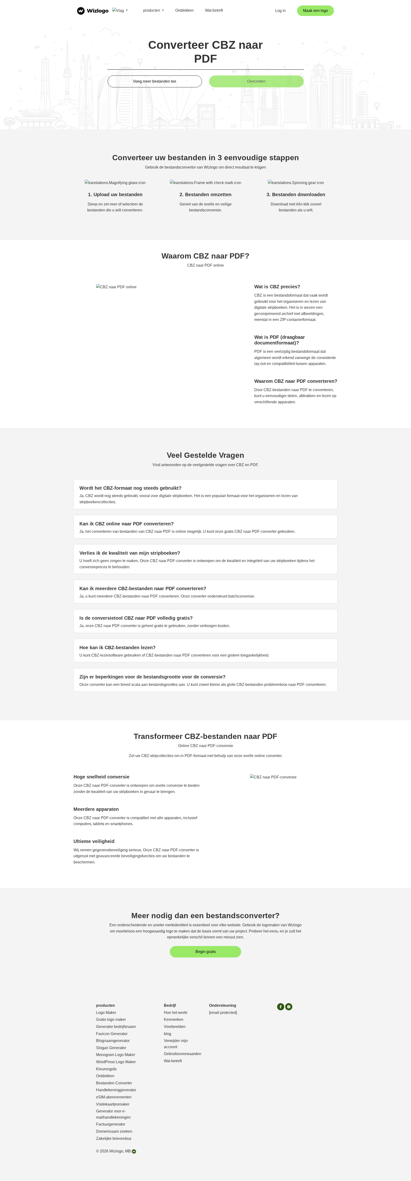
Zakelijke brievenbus (113, 1138)
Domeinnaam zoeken (114, 1131)
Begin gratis (206, 952)
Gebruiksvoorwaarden (182, 1054)
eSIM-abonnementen (114, 1097)
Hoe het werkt (175, 1013)
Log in (280, 11)
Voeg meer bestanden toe (154, 81)
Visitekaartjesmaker (112, 1104)
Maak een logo (315, 11)
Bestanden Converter (114, 1083)
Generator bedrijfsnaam (116, 1027)
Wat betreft (214, 10)
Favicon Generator (111, 1034)
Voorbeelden (175, 1027)
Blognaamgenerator (113, 1041)
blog (167, 1034)
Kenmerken (173, 1019)
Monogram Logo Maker (115, 1055)
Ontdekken (184, 10)
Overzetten (256, 81)
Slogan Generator (111, 1048)
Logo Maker (106, 1013)
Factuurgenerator (110, 1124)
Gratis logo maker (111, 1019)
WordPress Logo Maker (116, 1062)
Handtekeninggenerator (116, 1090)
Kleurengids (106, 1069)
